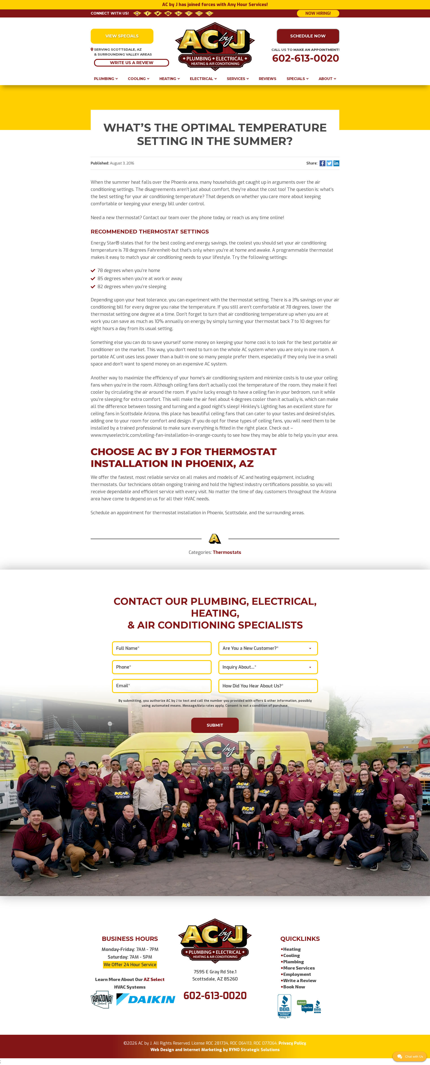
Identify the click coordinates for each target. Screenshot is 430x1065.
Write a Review (299, 980)
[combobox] (268, 648)
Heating (167, 79)
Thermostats (227, 552)
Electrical (201, 79)
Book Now (294, 986)
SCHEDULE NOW (308, 36)
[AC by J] (215, 46)
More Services (299, 967)
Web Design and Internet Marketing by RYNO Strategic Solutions (215, 1049)
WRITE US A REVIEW (131, 62)
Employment (297, 974)
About (326, 79)
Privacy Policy (292, 1043)
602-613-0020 (305, 58)
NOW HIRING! (318, 13)
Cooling (137, 79)
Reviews (267, 79)
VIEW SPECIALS (122, 36)
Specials (296, 79)
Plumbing (104, 79)
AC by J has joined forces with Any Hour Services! (215, 5)
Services (236, 79)
